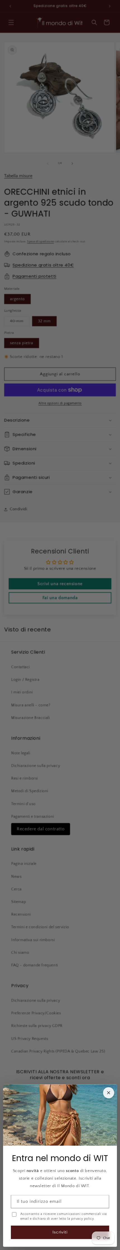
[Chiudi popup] (108, 1092)
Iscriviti (60, 1232)
